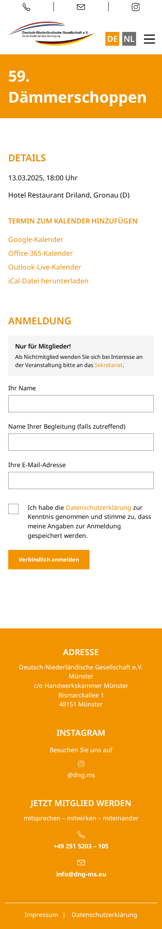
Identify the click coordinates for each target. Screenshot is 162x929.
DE (112, 38)
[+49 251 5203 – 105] (31, 6)
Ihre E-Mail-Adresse (37, 465)
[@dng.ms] (131, 6)
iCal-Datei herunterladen (48, 281)
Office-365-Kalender (40, 253)
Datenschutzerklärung (98, 507)
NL (129, 38)
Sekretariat (109, 365)
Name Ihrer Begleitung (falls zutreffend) (66, 426)
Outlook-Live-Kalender (44, 267)
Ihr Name (22, 388)
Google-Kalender (36, 239)
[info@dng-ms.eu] (81, 6)
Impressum (41, 914)
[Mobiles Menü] (149, 38)
